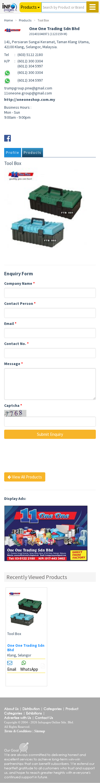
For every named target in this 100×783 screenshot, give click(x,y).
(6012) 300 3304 (30, 72)
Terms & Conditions (18, 731)
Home (8, 20)
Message (13, 363)
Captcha (13, 405)
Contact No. (16, 343)
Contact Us (44, 717)
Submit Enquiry (50, 434)
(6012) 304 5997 (30, 80)
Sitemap (39, 731)
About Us (11, 708)
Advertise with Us (17, 717)
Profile (12, 152)
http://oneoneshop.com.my (29, 99)
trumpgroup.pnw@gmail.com (28, 88)
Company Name (19, 283)
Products (32, 152)
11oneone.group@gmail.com (28, 93)
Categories (53, 708)
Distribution (31, 708)
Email (10, 323)
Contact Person (20, 303)
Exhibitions (34, 713)
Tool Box (14, 633)
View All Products (26, 477)
